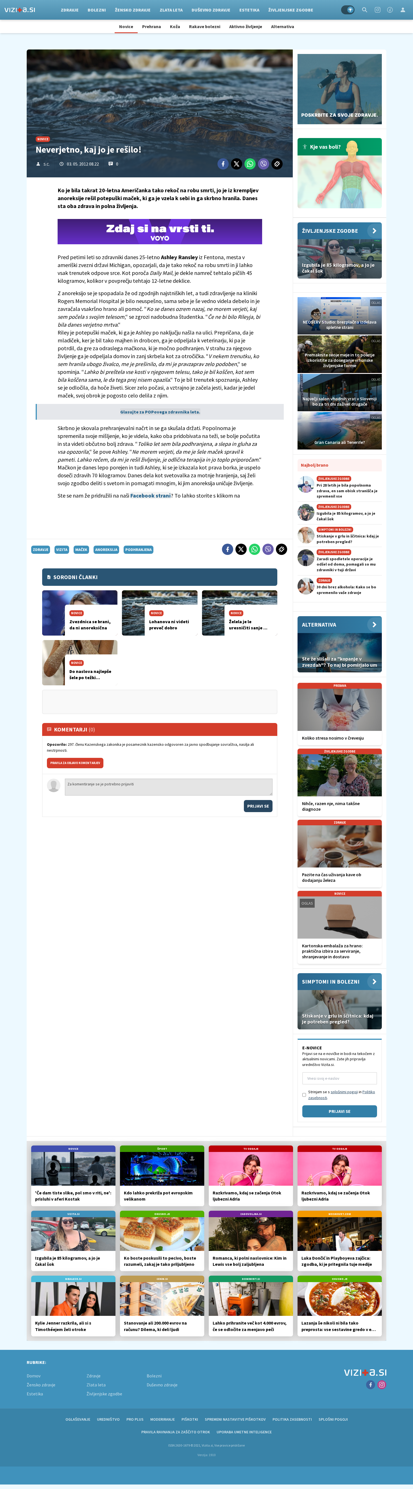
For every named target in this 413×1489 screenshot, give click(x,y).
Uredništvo (108, 1419)
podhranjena (138, 549)
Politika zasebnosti (292, 1419)
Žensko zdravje (133, 10)
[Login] (403, 10)
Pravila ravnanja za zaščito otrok (175, 1431)
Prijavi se (258, 806)
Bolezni (97, 10)
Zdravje (70, 10)
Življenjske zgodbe (290, 10)
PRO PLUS (135, 1419)
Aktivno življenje (245, 26)
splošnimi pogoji (344, 1091)
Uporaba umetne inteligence (244, 1431)
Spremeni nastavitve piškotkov (235, 1419)
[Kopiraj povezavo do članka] (277, 164)
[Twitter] (236, 164)
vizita (61, 549)
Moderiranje (162, 1419)
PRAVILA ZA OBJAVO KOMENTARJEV (75, 763)
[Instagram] (377, 10)
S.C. (47, 164)
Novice (126, 26)
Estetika (249, 10)
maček (81, 549)
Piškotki (189, 1419)
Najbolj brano (314, 465)
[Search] (364, 10)
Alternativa (282, 26)
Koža (175, 26)
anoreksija (106, 549)
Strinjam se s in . (341, 1094)
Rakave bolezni (204, 26)
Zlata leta (171, 10)
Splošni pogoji (333, 1419)
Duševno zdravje (211, 10)
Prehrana (151, 26)
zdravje (40, 549)
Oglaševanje (77, 1419)
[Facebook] (390, 10)
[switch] (348, 9)
